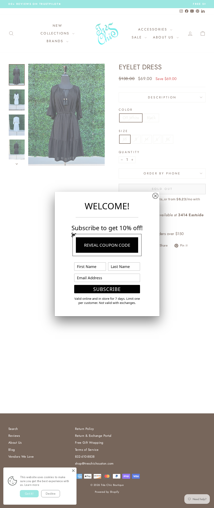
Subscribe (107, 289)
